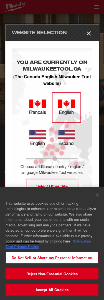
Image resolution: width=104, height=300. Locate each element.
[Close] (97, 195)
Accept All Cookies (52, 289)
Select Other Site (52, 186)
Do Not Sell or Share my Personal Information (52, 257)
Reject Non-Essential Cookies (52, 273)
